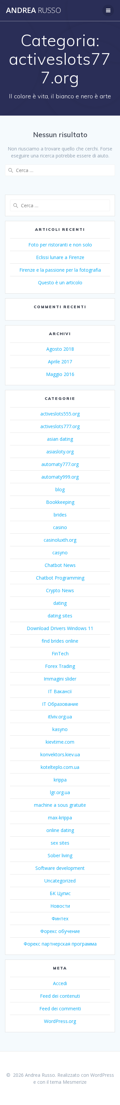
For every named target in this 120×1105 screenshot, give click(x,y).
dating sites (60, 615)
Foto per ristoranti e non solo (60, 244)
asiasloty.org (60, 451)
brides (60, 514)
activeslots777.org (60, 426)
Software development (60, 868)
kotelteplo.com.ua (60, 767)
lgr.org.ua (60, 792)
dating (60, 603)
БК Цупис (60, 893)
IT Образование (60, 704)
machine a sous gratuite (60, 805)
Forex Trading (60, 666)
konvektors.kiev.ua (60, 754)
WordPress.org (60, 1021)
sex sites (60, 843)
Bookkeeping (60, 502)
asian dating (60, 439)
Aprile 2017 (60, 361)
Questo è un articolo (60, 282)
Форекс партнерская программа (60, 944)
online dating (60, 830)
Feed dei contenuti (60, 996)
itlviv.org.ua (60, 716)
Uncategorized (60, 880)
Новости (60, 906)
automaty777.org (60, 464)
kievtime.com (60, 742)
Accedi (60, 983)
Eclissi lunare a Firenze (60, 257)
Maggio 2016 (60, 374)
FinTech (60, 653)
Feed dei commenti (60, 1008)
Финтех (60, 918)
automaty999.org (60, 477)
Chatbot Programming (60, 578)
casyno (60, 552)
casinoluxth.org (60, 540)
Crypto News (60, 590)
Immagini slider (60, 679)
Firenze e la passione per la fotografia (60, 270)
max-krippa (60, 817)
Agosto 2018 (60, 349)
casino (60, 527)
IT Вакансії (60, 691)
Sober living (60, 855)
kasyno (60, 729)
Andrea (33, 10)
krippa (60, 780)
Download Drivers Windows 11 (60, 628)
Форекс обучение (60, 931)
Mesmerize (75, 1082)
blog (60, 489)
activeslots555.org (60, 414)
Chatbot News (60, 565)
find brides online (60, 641)
